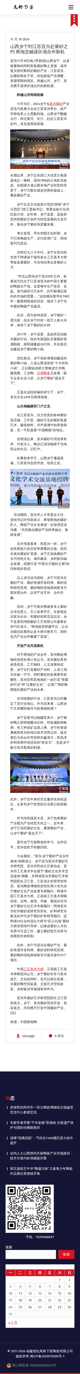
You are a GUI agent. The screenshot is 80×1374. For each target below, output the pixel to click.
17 (10, 1300)
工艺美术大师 (34, 969)
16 (69, 1293)
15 (59, 1293)
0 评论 (59, 1036)
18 (20, 1300)
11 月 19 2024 (20, 39)
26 (30, 1307)
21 (50, 1300)
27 (40, 1307)
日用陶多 (43, 373)
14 (50, 1293)
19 (30, 1300)
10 (10, 1293)
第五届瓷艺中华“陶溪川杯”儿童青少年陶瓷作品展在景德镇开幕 (41, 1171)
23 (69, 1300)
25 (20, 1307)
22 (59, 1300)
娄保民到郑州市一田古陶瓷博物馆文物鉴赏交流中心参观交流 (41, 1110)
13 (40, 1293)
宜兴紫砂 (56, 104)
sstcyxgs (28, 1036)
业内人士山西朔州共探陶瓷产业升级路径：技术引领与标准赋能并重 (41, 1155)
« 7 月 (12, 1323)
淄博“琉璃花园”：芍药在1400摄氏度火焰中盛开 (41, 1140)
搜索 (9, 1247)
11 (20, 1293)
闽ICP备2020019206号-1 (47, 1356)
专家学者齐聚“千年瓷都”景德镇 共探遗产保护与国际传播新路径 (42, 1125)
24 (10, 1307)
